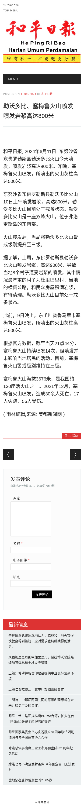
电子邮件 (21, 560)
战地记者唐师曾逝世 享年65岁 (30, 780)
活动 (75, 435)
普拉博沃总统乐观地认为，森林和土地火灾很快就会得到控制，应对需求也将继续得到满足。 (41, 641)
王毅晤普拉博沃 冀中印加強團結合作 (36, 689)
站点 (16, 577)
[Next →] (75, 454)
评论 (16, 498)
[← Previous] (8, 454)
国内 (67, 435)
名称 (18, 543)
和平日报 (47, 94)
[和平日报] (41, 62)
